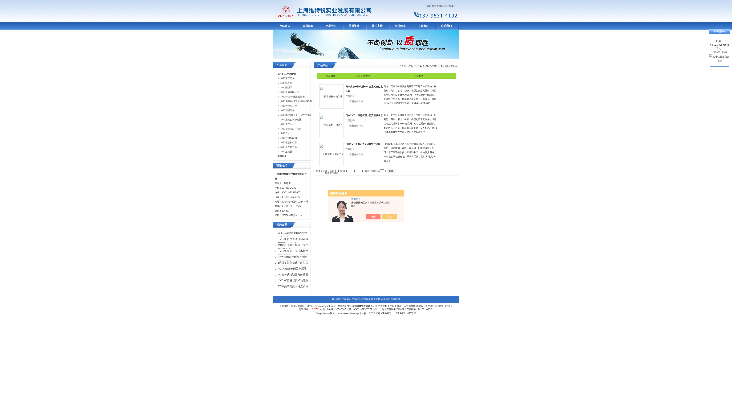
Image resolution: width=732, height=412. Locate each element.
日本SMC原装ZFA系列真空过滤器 (363, 144)
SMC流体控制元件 (289, 92)
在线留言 (441, 6)
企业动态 (400, 25)
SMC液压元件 (287, 78)
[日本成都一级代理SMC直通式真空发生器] (331, 96)
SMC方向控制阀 (288, 138)
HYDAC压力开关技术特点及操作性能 (293, 253)
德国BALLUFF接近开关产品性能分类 (293, 247)
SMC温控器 (286, 83)
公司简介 (308, 25)
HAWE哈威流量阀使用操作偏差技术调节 (292, 259)
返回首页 (431, 6)
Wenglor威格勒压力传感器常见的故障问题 (293, 277)
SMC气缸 (285, 133)
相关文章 (281, 224)
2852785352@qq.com (292, 215)
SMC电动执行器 (288, 142)
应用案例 (366, 299)
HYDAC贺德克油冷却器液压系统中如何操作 (293, 241)
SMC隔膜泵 (286, 87)
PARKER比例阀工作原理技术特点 (292, 271)
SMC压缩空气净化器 (290, 119)
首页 (403, 65)
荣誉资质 (354, 25)
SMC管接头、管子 (289, 106)
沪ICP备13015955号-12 (405, 313)
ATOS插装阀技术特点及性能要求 (293, 288)
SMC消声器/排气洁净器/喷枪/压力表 (298, 101)
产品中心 (331, 25)
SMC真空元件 (287, 124)
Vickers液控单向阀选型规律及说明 (292, 235)
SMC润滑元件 (287, 110)
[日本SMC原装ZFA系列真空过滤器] (331, 154)
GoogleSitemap (323, 313)
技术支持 (377, 25)
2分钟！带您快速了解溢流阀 (293, 265)
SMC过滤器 (286, 151)
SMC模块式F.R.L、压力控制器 (295, 115)
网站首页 (285, 25)
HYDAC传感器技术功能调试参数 (293, 282)
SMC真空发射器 (288, 147)
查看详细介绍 (356, 101)
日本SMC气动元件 (429, 65)
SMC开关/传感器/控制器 (292, 96)
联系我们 (451, 6)
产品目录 (281, 65)
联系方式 (281, 165)
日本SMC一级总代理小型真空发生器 (364, 115)
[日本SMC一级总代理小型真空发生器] (331, 125)
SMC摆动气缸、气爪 (290, 128)
